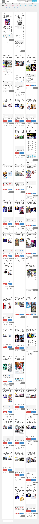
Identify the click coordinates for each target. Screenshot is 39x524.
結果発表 (3, 10)
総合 (3, 3)
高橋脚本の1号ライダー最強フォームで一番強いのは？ (31, 330)
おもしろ (28, 3)
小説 (17, 7)
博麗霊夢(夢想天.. (34, 193)
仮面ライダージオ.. (29, 85)
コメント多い (17, 5)
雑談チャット (26, 7)
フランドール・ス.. (29, 225)
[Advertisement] (32, 18)
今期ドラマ (30, 5)
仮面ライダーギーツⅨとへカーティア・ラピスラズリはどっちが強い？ (19, 203)
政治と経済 (13, 3)
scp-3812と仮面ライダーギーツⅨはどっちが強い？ (7, 236)
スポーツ (9, 3)
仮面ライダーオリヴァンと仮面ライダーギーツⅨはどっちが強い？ (7, 453)
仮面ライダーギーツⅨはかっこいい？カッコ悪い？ (7, 203)
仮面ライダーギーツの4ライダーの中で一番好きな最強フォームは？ (19, 359)
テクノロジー (23, 3)
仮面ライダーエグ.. (34, 253)
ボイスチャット (22, 7)
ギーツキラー (10, 346)
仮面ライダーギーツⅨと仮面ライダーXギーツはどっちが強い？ (31, 422)
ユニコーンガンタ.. (5, 381)
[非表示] (7, 42)
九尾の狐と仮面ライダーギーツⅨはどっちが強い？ (19, 236)
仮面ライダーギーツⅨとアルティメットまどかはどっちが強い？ (7, 100)
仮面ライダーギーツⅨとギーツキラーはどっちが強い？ (7, 330)
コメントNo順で (18, 46)
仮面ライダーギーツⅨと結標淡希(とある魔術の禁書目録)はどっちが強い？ (31, 490)
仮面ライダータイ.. (22, 475)
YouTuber (3, 7)
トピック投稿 (35, 1)
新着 (6, 5)
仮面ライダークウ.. (17, 189)
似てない (33, 314)
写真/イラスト (11, 7)
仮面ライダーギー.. (34, 85)
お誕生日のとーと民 (8, 10)
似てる (29, 314)
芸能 (5, 3)
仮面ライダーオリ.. (5, 469)
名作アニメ (21, 5)
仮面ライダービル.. (29, 480)
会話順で (5, 88)
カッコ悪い (10, 224)
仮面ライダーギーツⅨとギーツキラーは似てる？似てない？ (31, 298)
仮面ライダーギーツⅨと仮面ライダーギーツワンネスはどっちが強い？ (31, 391)
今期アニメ (26, 5)
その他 (3, 5)
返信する (7, 37)
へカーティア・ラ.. (22, 224)
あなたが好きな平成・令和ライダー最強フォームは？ (31, 131)
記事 (7, 7)
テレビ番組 (34, 5)
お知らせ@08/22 (15, 10)
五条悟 (5, 412)
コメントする (11, 39)
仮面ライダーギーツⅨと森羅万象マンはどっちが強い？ (19, 422)
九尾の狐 (17, 256)
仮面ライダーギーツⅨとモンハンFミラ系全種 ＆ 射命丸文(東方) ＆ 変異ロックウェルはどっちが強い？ (19, 492)
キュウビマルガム (22, 314)
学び (19, 3)
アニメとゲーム (33, 3)
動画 (14, 7)
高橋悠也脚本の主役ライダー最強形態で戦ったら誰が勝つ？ (7, 16)
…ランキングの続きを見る (19, 39)
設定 (19, 10)
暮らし (17, 3)
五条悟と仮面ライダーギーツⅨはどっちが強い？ (7, 391)
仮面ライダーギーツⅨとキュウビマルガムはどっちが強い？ (19, 298)
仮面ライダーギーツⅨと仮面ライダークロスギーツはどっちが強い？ (7, 422)
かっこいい (5, 224)
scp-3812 (5, 256)
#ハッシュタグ (32, 7)
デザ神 (22, 406)
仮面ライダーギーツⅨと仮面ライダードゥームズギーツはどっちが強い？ (31, 100)
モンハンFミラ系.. (22, 513)
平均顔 (13, 5)
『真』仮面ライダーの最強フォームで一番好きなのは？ (19, 59)
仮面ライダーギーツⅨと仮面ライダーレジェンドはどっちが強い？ (19, 100)
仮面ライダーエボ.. (5, 284)
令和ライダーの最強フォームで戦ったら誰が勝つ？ (31, 266)
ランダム (9, 5)
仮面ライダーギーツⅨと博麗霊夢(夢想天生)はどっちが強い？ (31, 168)
